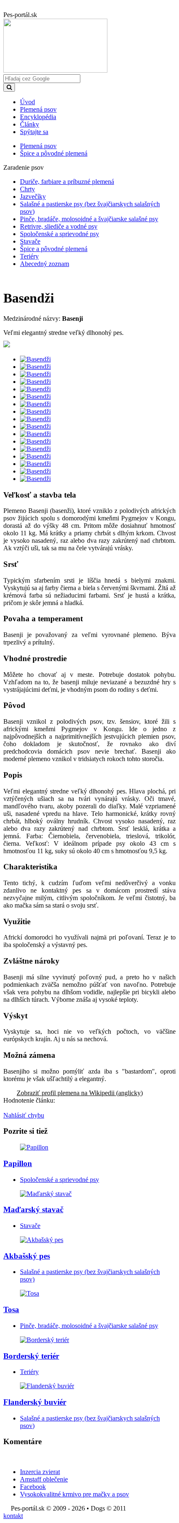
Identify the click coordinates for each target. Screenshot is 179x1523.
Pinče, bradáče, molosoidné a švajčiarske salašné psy (89, 218)
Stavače (30, 241)
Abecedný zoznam (44, 263)
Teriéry (29, 256)
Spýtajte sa (34, 131)
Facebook (33, 1486)
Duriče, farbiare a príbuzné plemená (67, 181)
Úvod (27, 101)
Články (29, 124)
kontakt (13, 1515)
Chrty (27, 189)
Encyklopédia (38, 116)
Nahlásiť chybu (23, 1115)
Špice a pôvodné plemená (53, 248)
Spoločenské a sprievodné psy (59, 233)
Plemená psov (38, 109)
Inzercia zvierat (40, 1471)
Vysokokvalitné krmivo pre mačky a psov (74, 1494)
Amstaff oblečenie (44, 1479)
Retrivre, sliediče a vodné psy (58, 226)
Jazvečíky (33, 196)
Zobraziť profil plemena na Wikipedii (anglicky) (80, 1092)
